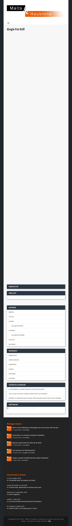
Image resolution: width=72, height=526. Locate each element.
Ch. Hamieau (14, 72)
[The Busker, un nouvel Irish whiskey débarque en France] (36, 49)
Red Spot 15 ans (15, 240)
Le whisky (12, 330)
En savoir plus (55, 83)
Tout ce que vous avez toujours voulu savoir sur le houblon (28, 394)
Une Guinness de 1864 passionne (23, 450)
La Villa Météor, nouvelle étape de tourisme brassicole (26, 389)
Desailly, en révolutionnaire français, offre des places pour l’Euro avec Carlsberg (35, 398)
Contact (11, 317)
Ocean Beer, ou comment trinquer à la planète (28, 435)
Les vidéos (12, 344)
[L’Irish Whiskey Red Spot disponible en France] (36, 259)
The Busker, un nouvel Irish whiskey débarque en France (30, 70)
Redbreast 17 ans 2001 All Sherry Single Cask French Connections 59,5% (34, 127)
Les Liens (11, 340)
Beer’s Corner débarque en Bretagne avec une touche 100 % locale (35, 427)
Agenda (11, 312)
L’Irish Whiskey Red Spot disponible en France (27, 264)
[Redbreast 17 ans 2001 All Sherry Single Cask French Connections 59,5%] (36, 105)
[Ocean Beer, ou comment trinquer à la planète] (9, 436)
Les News (28, 72)
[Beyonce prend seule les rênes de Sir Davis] (9, 443)
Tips (49, 521)
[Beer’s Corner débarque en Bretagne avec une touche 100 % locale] (9, 428)
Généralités (12, 364)
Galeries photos (14, 360)
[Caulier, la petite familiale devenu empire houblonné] (9, 459)
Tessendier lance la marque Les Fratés (22, 480)
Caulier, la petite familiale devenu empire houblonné (30, 458)
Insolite (11, 369)
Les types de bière (17, 326)
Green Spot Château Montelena (21, 184)
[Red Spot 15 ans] (36, 219)
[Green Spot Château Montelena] (36, 163)
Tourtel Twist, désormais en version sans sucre (25, 487)
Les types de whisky (18, 335)
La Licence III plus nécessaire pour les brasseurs (25, 501)
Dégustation (30, 131)
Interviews (12, 374)
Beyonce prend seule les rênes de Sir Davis (27, 443)
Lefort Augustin (14, 494)
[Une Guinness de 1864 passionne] (9, 451)
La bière (11, 321)
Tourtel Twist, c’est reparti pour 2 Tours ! (23, 508)
